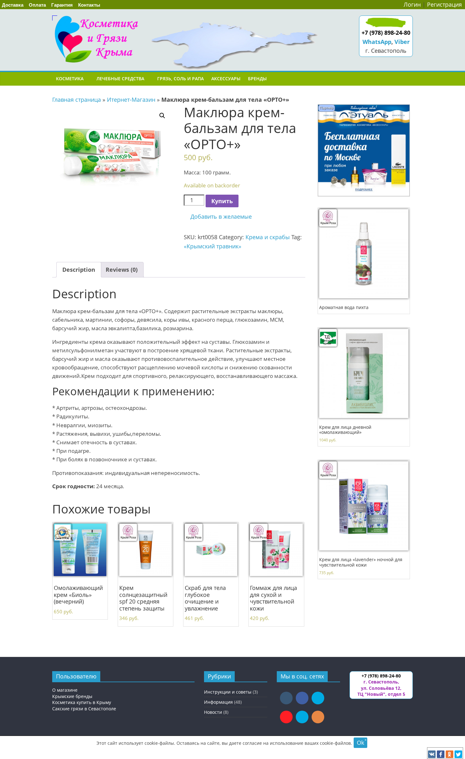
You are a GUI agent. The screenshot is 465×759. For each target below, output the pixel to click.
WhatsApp (377, 42)
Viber (402, 42)
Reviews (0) (122, 269)
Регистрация (444, 4)
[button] (218, 216)
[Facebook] (440, 754)
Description (78, 269)
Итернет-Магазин (131, 99)
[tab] (78, 269)
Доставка (12, 5)
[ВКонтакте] (432, 754)
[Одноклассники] (449, 754)
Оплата (37, 5)
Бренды (257, 79)
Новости (213, 712)
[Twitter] (458, 754)
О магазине (65, 690)
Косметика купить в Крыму (81, 702)
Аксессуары (225, 79)
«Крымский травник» (212, 246)
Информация (218, 702)
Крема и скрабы (267, 237)
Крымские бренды (72, 696)
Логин (412, 4)
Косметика (70, 79)
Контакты (89, 5)
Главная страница (76, 99)
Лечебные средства (120, 79)
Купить (222, 201)
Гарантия (62, 5)
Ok (360, 742)
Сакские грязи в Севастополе (84, 709)
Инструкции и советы (227, 692)
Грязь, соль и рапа (180, 79)
